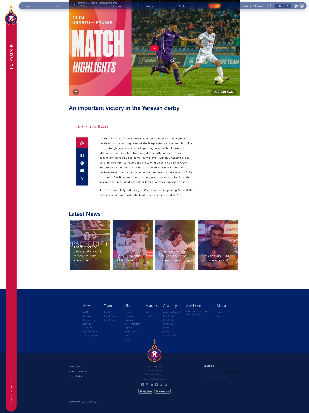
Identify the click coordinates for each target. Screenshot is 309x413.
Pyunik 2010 (168, 319)
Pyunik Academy (111, 315)
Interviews (87, 323)
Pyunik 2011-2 (169, 327)
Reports (128, 327)
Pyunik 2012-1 (169, 331)
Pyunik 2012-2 (169, 335)
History (128, 312)
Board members (132, 323)
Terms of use (75, 366)
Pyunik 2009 (168, 315)
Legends (129, 315)
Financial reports (90, 331)
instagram (11, 399)
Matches (149, 312)
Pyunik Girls (109, 319)
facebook (11, 379)
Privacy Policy (75, 376)
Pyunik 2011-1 (169, 323)
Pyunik (107, 312)
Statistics (129, 319)
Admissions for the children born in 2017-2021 (198, 313)
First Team (87, 315)
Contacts (129, 339)
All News (87, 312)
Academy (87, 327)
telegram (11, 388)
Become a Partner (77, 371)
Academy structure (171, 312)
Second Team (89, 319)
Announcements (90, 335)
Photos (220, 312)
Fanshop (214, 5)
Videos (220, 315)
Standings (149, 315)
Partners (129, 335)
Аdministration (131, 331)
